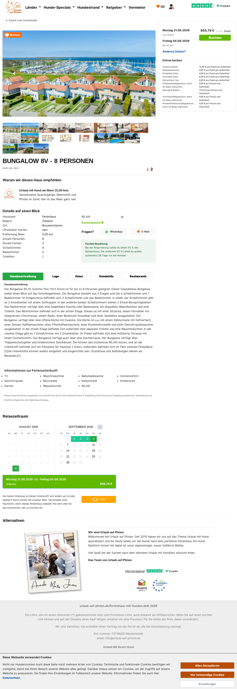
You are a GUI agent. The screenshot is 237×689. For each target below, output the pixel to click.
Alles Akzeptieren (207, 665)
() (162, 6)
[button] (14, 74)
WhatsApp (116, 231)
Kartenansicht (91, 222)
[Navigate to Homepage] (14, 7)
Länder (31, 7)
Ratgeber (114, 7)
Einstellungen (207, 684)
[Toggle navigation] (179, 5)
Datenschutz (11, 677)
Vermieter (137, 7)
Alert (102, 498)
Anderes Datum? (174, 51)
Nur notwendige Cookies (207, 674)
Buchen (215, 38)
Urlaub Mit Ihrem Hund (118, 647)
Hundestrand (88, 7)
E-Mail (145, 231)
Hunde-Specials (58, 7)
